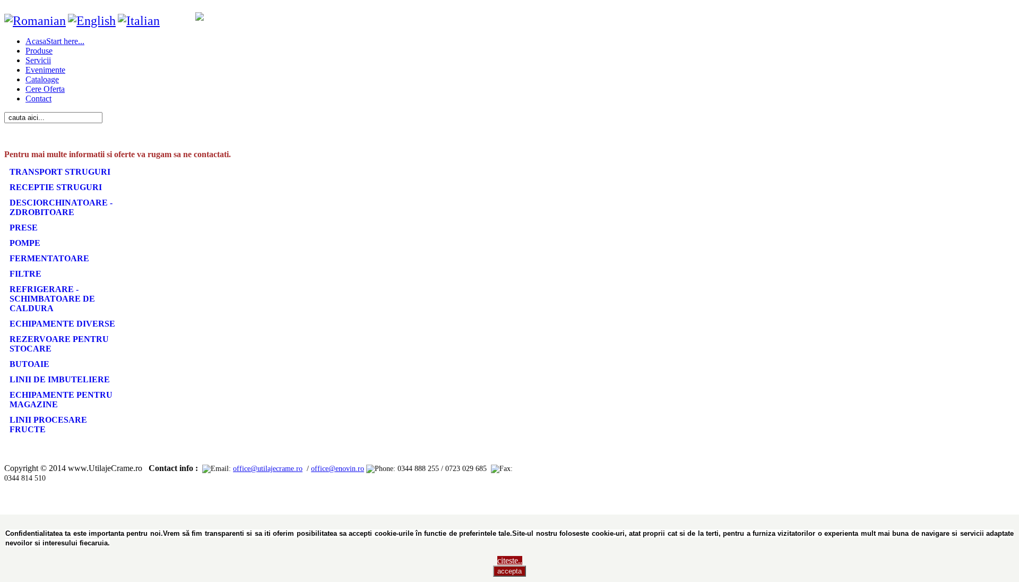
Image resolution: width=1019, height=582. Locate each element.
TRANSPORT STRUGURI (60, 171)
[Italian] (139, 20)
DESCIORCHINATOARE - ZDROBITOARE (61, 207)
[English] (92, 20)
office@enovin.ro (337, 469)
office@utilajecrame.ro (268, 469)
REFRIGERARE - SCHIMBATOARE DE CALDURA (52, 299)
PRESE (24, 227)
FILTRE (25, 273)
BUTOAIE (29, 364)
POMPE (25, 242)
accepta (509, 571)
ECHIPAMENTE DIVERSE (62, 323)
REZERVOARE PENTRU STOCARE (59, 344)
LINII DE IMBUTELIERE (60, 379)
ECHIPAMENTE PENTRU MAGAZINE (61, 399)
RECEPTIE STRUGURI (56, 187)
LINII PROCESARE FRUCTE (48, 424)
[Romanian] (35, 20)
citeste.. (509, 560)
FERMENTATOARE (49, 258)
